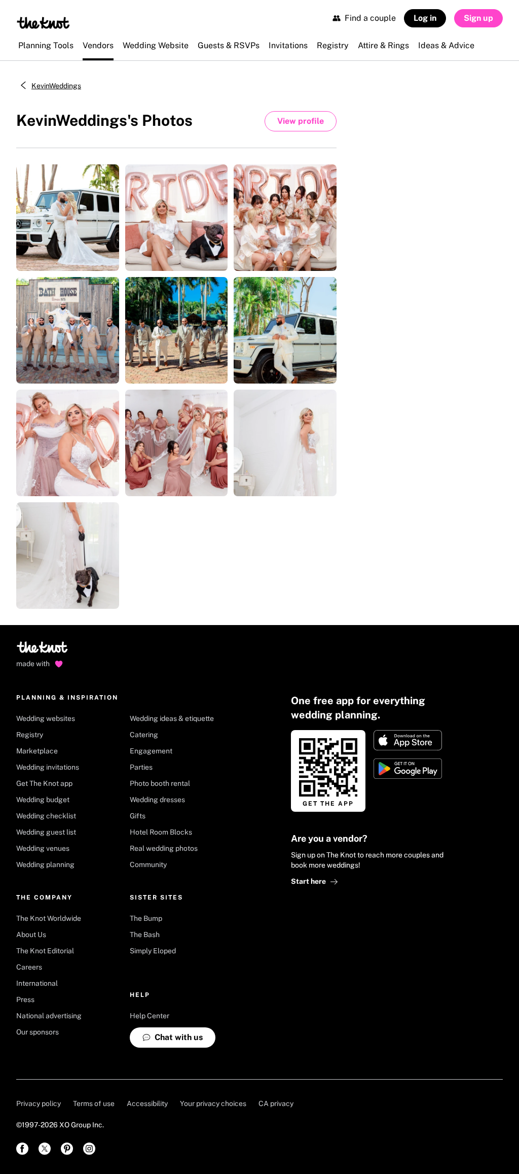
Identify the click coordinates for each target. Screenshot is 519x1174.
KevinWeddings (56, 86)
